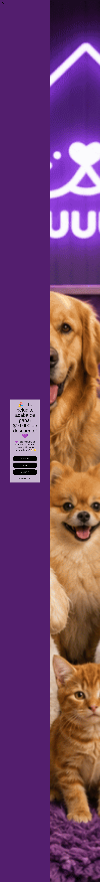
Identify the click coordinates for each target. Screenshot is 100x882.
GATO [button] (25, 465)
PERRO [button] (25, 458)
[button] (3, 3)
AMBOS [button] (25, 472)
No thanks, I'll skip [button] (25, 478)
